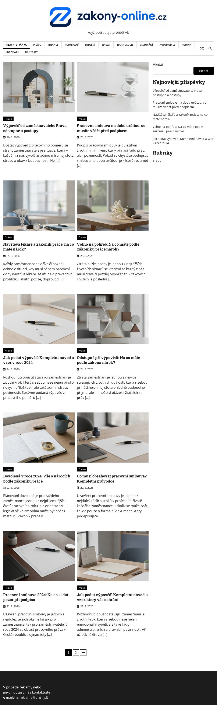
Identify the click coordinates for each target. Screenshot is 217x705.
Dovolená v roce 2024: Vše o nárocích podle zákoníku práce (36, 478)
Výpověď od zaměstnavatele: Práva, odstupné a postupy (35, 128)
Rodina (186, 44)
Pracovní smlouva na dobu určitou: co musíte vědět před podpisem (111, 128)
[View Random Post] (202, 48)
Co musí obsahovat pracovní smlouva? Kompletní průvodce (112, 478)
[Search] (210, 48)
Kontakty (31, 51)
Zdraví (106, 44)
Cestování (146, 44)
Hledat (158, 64)
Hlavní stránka (16, 44)
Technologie (125, 44)
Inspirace (12, 51)
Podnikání (72, 44)
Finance (53, 44)
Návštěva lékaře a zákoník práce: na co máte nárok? (38, 247)
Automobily (167, 44)
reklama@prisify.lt (33, 697)
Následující (83, 652)
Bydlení (90, 44)
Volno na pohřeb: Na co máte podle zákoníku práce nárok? (108, 247)
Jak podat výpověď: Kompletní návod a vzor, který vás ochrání (112, 597)
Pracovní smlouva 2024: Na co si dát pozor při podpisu (35, 597)
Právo (37, 44)
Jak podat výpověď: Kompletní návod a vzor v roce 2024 (38, 360)
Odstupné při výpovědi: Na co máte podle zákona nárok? (108, 360)
